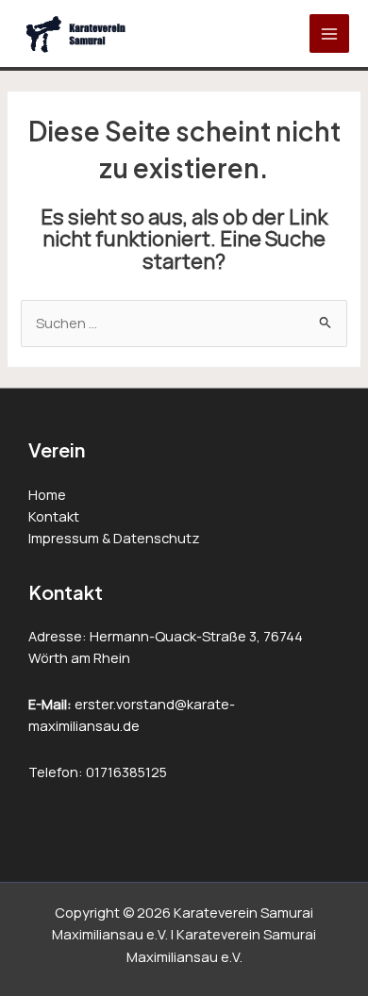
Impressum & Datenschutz (114, 537)
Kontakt (53, 515)
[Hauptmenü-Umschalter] (329, 34)
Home (47, 494)
